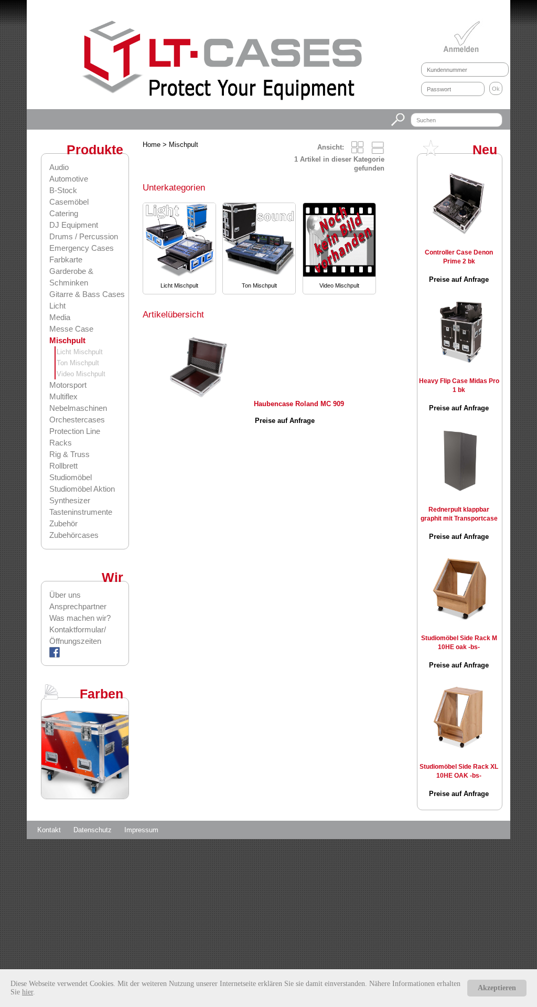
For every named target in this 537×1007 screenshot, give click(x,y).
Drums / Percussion (83, 236)
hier (27, 992)
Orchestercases (77, 419)
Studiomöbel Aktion (82, 488)
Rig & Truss (69, 454)
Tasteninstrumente (80, 511)
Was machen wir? (80, 617)
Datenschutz (93, 830)
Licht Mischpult (80, 352)
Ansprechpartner (77, 606)
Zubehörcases (74, 535)
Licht (57, 305)
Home (151, 145)
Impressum (141, 830)
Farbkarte (65, 259)
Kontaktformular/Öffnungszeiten (77, 635)
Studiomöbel (70, 477)
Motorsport (68, 384)
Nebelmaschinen (78, 408)
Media (59, 317)
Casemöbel (69, 201)
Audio (59, 167)
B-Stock (63, 190)
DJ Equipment (73, 224)
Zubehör (63, 523)
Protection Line (74, 431)
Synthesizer (69, 500)
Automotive (68, 178)
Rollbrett (63, 465)
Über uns (65, 594)
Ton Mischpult (78, 363)
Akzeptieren (497, 988)
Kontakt (50, 830)
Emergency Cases (81, 247)
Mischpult (67, 340)
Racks (60, 442)
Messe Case (71, 328)
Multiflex (63, 396)
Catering (63, 213)
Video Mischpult (81, 374)
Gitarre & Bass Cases (87, 294)
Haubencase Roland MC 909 (299, 404)
